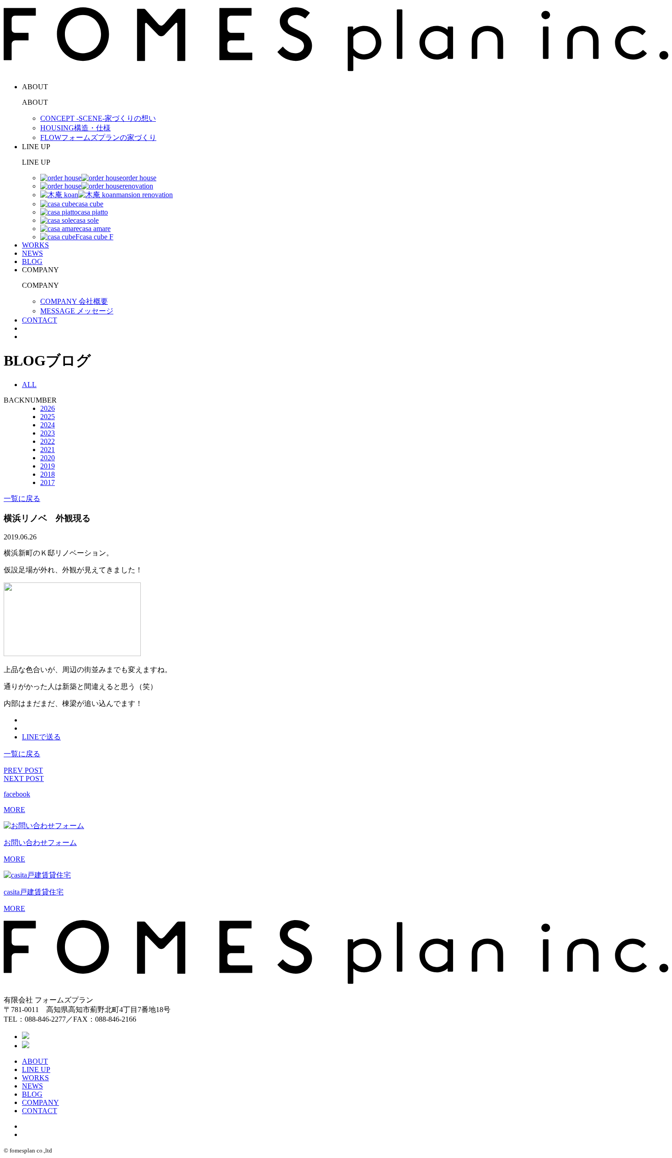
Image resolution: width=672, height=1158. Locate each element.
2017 (47, 482)
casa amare (95, 228)
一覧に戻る (22, 498)
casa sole (86, 220)
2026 (47, 408)
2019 (47, 466)
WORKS (35, 245)
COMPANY (40, 1102)
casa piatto (93, 212)
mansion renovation (144, 195)
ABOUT (35, 1061)
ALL (29, 384)
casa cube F (96, 237)
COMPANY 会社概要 (74, 301)
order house (139, 178)
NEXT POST (24, 778)
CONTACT (39, 320)
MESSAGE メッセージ (76, 311)
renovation (138, 186)
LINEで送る (41, 737)
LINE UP (36, 1069)
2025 (47, 416)
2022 (47, 441)
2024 (47, 425)
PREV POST (23, 770)
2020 (47, 458)
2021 (47, 449)
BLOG (32, 261)
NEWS (32, 253)
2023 (47, 433)
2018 (47, 474)
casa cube (89, 204)
